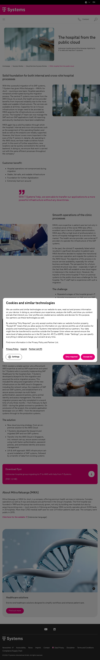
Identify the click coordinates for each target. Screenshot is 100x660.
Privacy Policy (12, 349)
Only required (71, 356)
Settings (15, 356)
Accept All (87, 356)
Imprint (23, 349)
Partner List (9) (35, 349)
